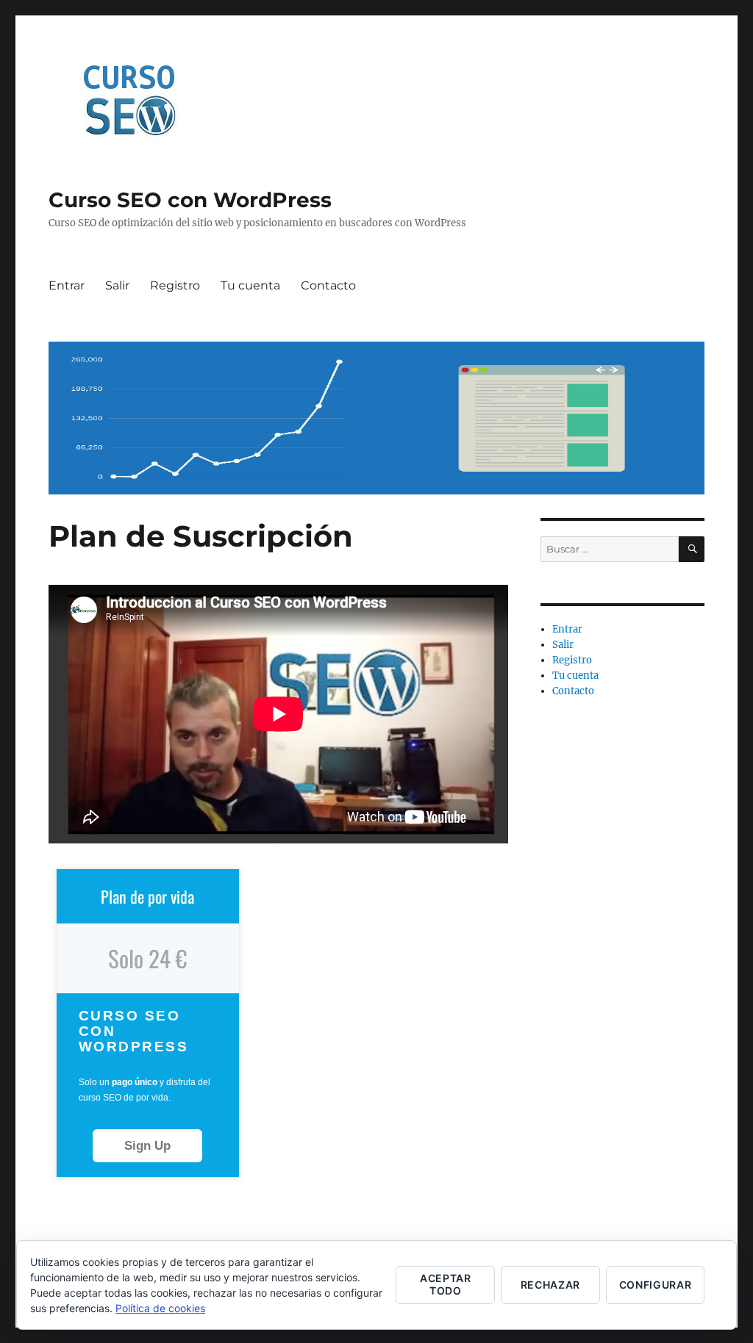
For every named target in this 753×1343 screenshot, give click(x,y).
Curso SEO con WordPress (190, 199)
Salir (117, 285)
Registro (175, 285)
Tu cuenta (250, 285)
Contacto (328, 285)
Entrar (67, 285)
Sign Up (147, 1146)
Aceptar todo (445, 1284)
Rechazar (550, 1284)
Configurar (655, 1284)
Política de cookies (160, 1308)
